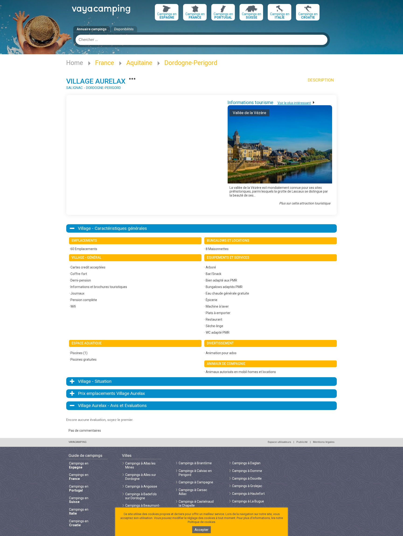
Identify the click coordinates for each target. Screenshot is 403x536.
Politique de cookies (201, 522)
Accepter (201, 530)
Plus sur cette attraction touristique (304, 203)
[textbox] (201, 40)
